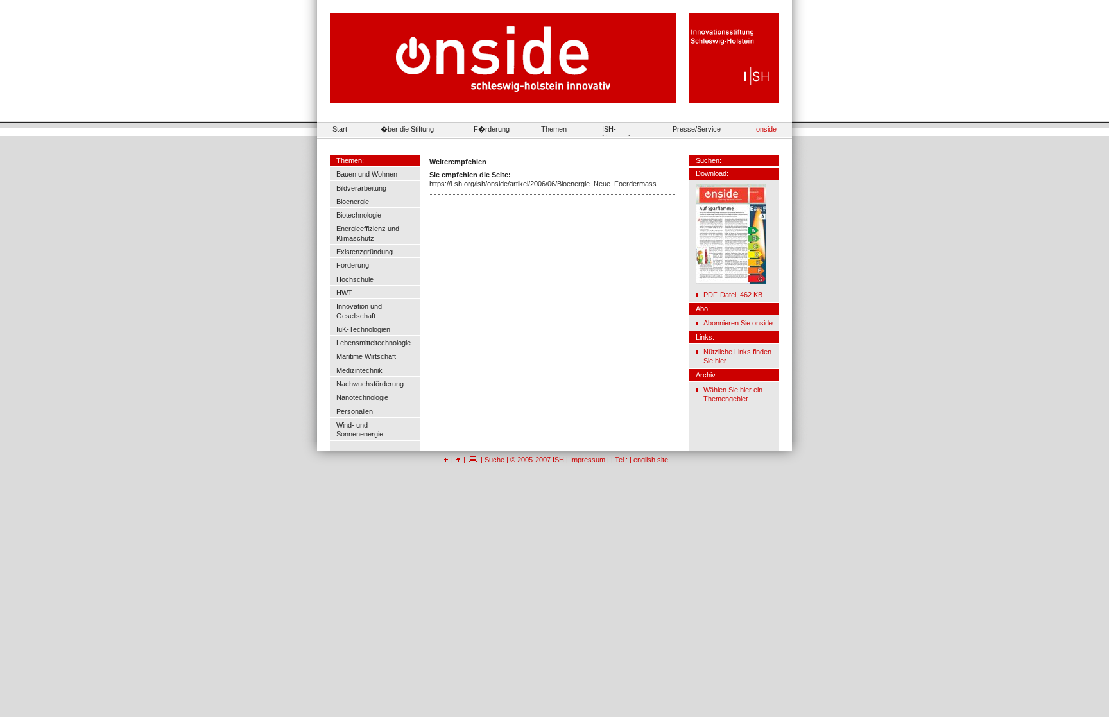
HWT (344, 293)
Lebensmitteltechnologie (373, 343)
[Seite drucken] (473, 459)
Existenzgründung (364, 251)
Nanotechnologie (362, 397)
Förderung (352, 265)
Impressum (587, 459)
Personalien (354, 411)
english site (650, 459)
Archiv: (707, 375)
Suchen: (708, 160)
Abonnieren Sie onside (738, 323)
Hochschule (355, 279)
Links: (705, 337)
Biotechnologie (358, 215)
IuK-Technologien (363, 329)
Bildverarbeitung (361, 188)
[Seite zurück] (446, 459)
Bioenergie (352, 201)
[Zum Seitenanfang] (458, 459)
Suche (494, 459)
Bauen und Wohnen (366, 174)
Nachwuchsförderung (370, 384)
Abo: (703, 309)
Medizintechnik (359, 370)
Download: (712, 173)
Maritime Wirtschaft (366, 356)
